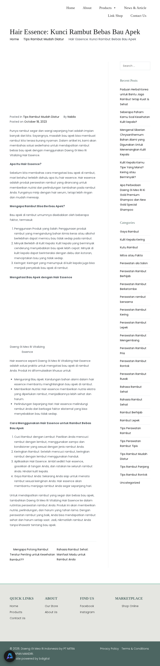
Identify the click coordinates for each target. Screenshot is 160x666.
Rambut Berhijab (131, 412)
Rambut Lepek (130, 420)
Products (105, 8)
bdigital (44, 659)
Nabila (72, 117)
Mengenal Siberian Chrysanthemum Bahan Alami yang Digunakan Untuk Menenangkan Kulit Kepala (133, 142)
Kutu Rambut (129, 247)
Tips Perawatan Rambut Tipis (130, 443)
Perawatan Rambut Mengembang (133, 337)
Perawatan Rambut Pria (133, 350)
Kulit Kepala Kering (132, 240)
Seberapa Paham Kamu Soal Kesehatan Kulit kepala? (135, 117)
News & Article (135, 8)
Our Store (51, 606)
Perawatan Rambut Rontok (133, 363)
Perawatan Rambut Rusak (133, 376)
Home (70, 8)
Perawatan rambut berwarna (133, 299)
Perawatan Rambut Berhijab (133, 273)
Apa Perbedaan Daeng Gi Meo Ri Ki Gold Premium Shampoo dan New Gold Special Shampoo (133, 197)
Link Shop (115, 16)
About (87, 8)
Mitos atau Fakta (131, 255)
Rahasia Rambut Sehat (131, 402)
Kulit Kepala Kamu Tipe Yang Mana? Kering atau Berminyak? (132, 169)
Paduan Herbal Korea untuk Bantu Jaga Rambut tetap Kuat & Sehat (134, 96)
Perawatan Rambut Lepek (133, 325)
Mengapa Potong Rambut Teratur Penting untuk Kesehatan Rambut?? (32, 554)
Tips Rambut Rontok (133, 475)
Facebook (87, 606)
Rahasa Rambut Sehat (131, 389)
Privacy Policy (109, 649)
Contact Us (138, 16)
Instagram (87, 612)
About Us (51, 612)
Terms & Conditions (135, 649)
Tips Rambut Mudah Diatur (41, 117)
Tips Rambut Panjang (134, 467)
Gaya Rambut (129, 232)
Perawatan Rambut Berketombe (133, 286)
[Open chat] (10, 656)
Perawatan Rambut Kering (133, 312)
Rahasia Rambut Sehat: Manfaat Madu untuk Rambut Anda (72, 554)
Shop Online (130, 606)
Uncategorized (130, 483)
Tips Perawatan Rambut (130, 430)
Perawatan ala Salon (134, 263)
